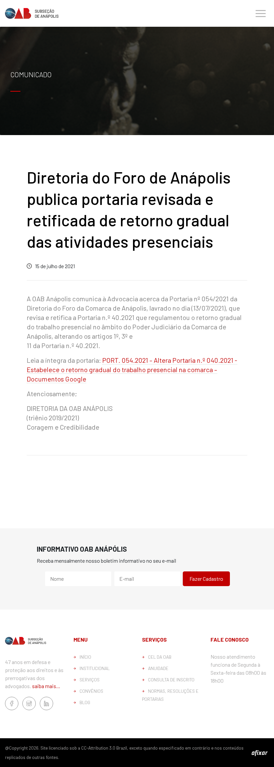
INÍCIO (85, 657)
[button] (260, 13)
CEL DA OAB (159, 657)
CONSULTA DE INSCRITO (171, 679)
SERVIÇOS (90, 679)
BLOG (85, 702)
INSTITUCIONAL (95, 668)
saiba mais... (46, 686)
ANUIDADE (158, 668)
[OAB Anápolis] (31, 13)
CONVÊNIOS (91, 691)
